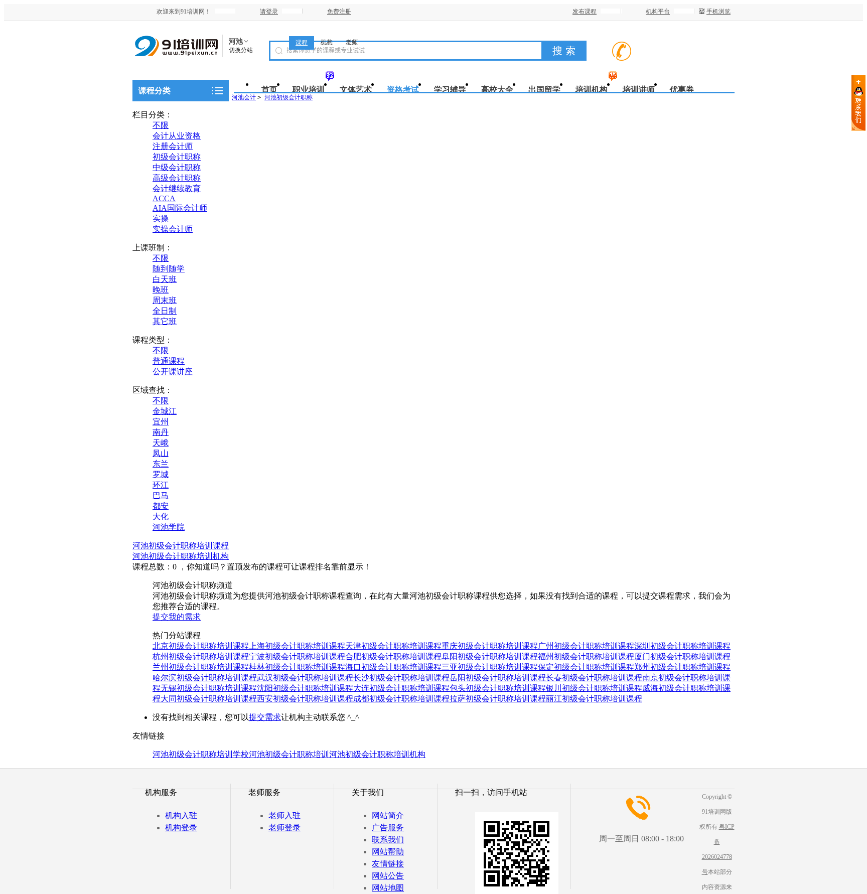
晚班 (161, 289)
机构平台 (658, 11)
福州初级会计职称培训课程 (586, 656)
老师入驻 (284, 815)
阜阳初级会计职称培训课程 (490, 656)
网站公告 (388, 875)
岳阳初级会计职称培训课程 (498, 677)
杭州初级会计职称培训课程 (201, 656)
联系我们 (388, 839)
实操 (161, 218)
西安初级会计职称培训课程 (305, 698)
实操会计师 (173, 229)
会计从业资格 (177, 135)
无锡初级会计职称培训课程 (209, 688)
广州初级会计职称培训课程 (586, 646)
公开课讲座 (173, 371)
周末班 (165, 300)
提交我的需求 (177, 617)
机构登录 (181, 827)
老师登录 (284, 827)
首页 (269, 89)
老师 (352, 42)
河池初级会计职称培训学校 (201, 754)
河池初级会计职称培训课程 (180, 545)
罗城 (161, 474)
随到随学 (169, 268)
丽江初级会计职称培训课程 (594, 698)
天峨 (161, 442)
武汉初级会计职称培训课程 (305, 677)
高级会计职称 (177, 178)
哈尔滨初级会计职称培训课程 (205, 677)
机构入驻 (181, 815)
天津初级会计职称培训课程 (393, 646)
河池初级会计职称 (288, 97)
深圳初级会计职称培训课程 (682, 646)
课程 (302, 42)
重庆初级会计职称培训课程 (490, 646)
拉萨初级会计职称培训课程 (498, 698)
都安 (161, 506)
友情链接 (388, 863)
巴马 (161, 495)
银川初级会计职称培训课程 (594, 688)
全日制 (165, 311)
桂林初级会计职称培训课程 (297, 667)
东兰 (161, 464)
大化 (161, 516)
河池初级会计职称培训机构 (180, 556)
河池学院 (169, 527)
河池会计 (244, 97)
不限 (161, 125)
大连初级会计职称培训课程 (401, 688)
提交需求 (265, 717)
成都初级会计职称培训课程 (401, 698)
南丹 (161, 432)
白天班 (165, 279)
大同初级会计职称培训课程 (209, 698)
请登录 (269, 11)
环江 (161, 485)
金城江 (165, 411)
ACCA (164, 198)
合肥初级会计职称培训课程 (393, 656)
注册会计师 (173, 146)
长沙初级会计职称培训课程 (401, 677)
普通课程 (169, 361)
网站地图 (388, 887)
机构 (327, 42)
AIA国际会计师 (180, 208)
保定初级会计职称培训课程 (586, 667)
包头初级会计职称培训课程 (498, 688)
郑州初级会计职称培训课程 (682, 667)
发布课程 (584, 11)
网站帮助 (388, 851)
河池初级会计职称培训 (289, 754)
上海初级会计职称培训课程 (297, 646)
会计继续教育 (177, 188)
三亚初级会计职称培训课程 (490, 667)
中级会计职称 (177, 167)
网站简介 (388, 815)
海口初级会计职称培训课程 (393, 667)
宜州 (161, 421)
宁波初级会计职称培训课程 (297, 656)
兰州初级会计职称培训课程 (201, 667)
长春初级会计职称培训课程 (594, 677)
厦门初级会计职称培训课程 (682, 656)
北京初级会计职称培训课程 (201, 646)
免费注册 (339, 11)
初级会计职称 (177, 157)
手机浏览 (718, 11)
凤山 (161, 453)
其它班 (165, 321)
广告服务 (388, 827)
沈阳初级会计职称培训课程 (305, 688)
